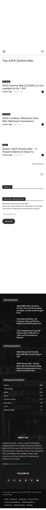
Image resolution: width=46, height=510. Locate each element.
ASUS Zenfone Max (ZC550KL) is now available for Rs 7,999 (23, 87)
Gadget (5, 145)
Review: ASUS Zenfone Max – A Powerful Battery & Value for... (19, 150)
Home (4, 57)
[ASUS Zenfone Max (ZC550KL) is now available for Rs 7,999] (23, 74)
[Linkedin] (20, 480)
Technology (6, 81)
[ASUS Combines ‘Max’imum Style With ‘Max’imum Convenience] (23, 105)
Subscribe (9, 221)
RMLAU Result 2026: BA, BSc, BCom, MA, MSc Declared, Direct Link (29, 354)
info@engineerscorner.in (21, 464)
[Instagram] (14, 480)
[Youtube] (37, 480)
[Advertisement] (23, 24)
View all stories (38, 164)
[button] (4, 51)
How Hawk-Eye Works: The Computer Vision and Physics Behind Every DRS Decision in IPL (29, 321)
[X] (31, 480)
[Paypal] (26, 480)
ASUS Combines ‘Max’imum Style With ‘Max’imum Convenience (20, 120)
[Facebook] (8, 480)
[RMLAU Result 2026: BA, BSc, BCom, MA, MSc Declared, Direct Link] (8, 355)
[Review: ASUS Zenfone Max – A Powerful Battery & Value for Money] (23, 137)
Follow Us (7, 187)
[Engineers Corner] (23, 426)
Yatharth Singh (7, 92)
